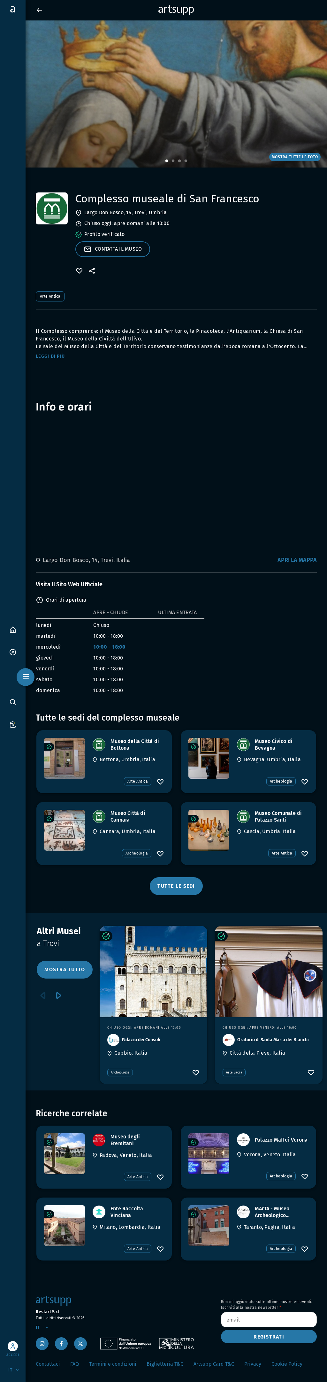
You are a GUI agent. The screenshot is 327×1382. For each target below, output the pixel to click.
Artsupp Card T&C (214, 1364)
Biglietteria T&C (165, 1364)
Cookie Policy (286, 1364)
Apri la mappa (297, 560)
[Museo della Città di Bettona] (64, 758)
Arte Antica (50, 296)
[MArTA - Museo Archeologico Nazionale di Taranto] (208, 1225)
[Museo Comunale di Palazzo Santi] (208, 830)
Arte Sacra (234, 1072)
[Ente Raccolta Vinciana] (64, 1225)
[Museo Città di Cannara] (64, 830)
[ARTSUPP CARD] (12, 724)
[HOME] (12, 629)
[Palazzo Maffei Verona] (208, 1153)
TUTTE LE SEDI (176, 886)
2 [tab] (173, 161)
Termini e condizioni (112, 1364)
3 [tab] (179, 161)
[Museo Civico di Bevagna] (208, 758)
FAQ (74, 1364)
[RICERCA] (12, 702)
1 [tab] (167, 161)
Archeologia (281, 781)
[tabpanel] (163, 94)
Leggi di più (50, 356)
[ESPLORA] (12, 652)
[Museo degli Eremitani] (64, 1153)
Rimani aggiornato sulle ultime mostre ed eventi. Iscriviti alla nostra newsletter (266, 1305)
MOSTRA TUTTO (64, 969)
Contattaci (48, 1364)
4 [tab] (186, 161)
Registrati (269, 1337)
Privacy (252, 1364)
